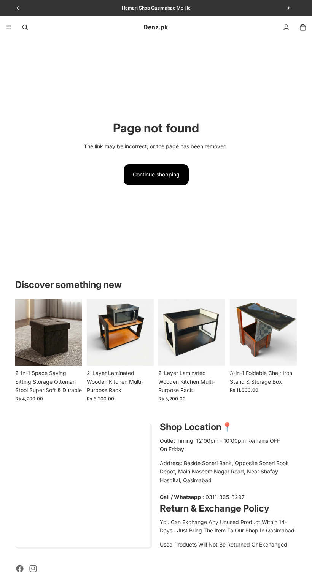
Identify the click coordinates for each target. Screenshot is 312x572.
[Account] (286, 27)
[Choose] (70, 354)
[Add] (142, 354)
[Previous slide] (23, 332)
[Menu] (9, 27)
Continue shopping (156, 174)
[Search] (25, 27)
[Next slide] (73, 332)
